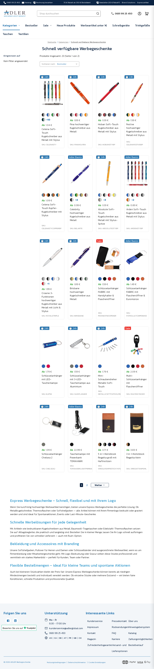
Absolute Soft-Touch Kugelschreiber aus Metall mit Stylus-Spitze (108, 216)
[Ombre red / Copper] (133, 115)
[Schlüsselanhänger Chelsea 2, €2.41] (52, 423)
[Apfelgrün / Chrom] (53, 115)
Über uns (133, 621)
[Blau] (100, 279)
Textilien (23, 34)
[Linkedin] (15, 620)
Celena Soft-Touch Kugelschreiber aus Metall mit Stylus (52, 134)
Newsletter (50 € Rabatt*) (109, 2)
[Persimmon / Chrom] (86, 115)
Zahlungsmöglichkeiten (140, 639)
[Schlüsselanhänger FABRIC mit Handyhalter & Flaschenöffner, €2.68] (108, 257)
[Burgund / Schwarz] (114, 444)
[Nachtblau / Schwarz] (109, 444)
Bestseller (31, 25)
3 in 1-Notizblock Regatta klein (135, 455)
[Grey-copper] (53, 195)
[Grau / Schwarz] (104, 444)
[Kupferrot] (114, 279)
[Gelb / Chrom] (114, 195)
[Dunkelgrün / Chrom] (43, 119)
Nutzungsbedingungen (56, 662)
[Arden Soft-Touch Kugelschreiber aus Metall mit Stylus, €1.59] (137, 173)
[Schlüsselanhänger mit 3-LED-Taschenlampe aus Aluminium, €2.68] (80, 345)
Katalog (28, 2)
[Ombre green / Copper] (128, 115)
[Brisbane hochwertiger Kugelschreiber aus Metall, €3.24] (80, 257)
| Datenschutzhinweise (76, 662)
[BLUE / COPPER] (43, 195)
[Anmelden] (139, 13)
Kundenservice (95, 621)
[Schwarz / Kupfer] (48, 195)
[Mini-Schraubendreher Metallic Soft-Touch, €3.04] (108, 345)
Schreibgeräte (121, 25)
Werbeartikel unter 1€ (94, 25)
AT (65, 638)
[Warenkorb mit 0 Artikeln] (146, 13)
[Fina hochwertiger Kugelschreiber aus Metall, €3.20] (80, 93)
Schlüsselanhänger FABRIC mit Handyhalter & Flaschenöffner (108, 293)
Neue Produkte (66, 25)
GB (75, 638)
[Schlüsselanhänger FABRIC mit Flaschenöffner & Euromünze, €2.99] (137, 257)
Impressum (93, 627)
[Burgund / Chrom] (58, 115)
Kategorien (10, 25)
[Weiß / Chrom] (58, 279)
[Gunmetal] (72, 366)
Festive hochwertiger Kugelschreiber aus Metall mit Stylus (136, 129)
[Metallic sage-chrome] (86, 279)
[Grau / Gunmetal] (109, 115)
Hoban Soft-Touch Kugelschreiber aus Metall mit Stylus (108, 127)
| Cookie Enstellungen (96, 662)
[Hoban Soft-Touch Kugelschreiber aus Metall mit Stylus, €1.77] (108, 93)
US (50, 638)
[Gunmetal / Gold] (81, 195)
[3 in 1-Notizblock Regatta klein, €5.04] (137, 423)
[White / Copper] (138, 115)
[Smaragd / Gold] (76, 195)
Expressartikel (143, 2)
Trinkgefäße (142, 25)
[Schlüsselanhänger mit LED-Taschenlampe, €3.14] (52, 345)
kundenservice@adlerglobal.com (66, 628)
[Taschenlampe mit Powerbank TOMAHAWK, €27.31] (80, 423)
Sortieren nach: (48, 64)
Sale (45, 25)
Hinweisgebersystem (139, 627)
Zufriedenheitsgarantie (99, 645)
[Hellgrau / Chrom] (100, 200)
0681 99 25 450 (13, 2)
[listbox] (68, 64)
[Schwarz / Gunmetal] (100, 115)
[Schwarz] (104, 279)
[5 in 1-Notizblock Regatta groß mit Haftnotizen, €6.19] (108, 423)
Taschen (8, 34)
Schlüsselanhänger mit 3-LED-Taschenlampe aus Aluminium (80, 381)
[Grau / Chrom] (142, 195)
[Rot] (109, 279)
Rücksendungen (120, 627)
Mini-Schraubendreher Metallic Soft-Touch (107, 381)
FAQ (114, 633)
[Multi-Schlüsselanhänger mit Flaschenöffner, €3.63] (137, 345)
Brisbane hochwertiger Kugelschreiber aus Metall (80, 293)
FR (70, 638)
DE (60, 638)
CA (55, 638)
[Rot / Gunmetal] (104, 115)
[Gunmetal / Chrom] (43, 279)
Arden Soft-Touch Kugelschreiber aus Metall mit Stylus (136, 212)
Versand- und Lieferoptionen (120, 648)
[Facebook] (8, 620)
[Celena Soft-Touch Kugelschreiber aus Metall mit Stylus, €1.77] (52, 93)
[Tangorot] (48, 366)
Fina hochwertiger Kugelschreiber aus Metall (80, 127)
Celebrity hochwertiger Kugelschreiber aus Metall (80, 214)
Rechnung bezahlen (44, 2)
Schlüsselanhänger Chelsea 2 (52, 455)
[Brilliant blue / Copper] (58, 195)
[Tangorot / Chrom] (76, 115)
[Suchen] (97, 13)
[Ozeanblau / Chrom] (81, 115)
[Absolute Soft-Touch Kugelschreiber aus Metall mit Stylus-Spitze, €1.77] (108, 173)
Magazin (91, 639)
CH (80, 638)
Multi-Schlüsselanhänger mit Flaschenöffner (136, 381)
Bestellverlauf (135, 645)
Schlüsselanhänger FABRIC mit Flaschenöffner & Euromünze (136, 293)
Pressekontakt (119, 621)
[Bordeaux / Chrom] (86, 195)
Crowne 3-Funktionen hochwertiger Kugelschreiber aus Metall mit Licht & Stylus (52, 302)
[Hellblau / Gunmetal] (114, 115)
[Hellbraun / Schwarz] (100, 444)
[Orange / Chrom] (128, 200)
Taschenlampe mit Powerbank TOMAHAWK (80, 457)
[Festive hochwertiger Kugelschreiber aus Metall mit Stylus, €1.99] (137, 93)
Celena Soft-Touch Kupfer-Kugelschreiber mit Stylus (52, 210)
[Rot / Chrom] (109, 195)
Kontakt (91, 633)
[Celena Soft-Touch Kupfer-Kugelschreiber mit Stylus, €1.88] (52, 173)
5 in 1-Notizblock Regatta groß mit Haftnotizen (107, 457)
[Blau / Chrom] (48, 115)
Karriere (116, 639)
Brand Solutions (128, 2)
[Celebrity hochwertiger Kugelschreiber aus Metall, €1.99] (80, 173)
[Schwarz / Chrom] (43, 115)
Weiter (98, 485)
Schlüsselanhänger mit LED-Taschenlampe (52, 379)
